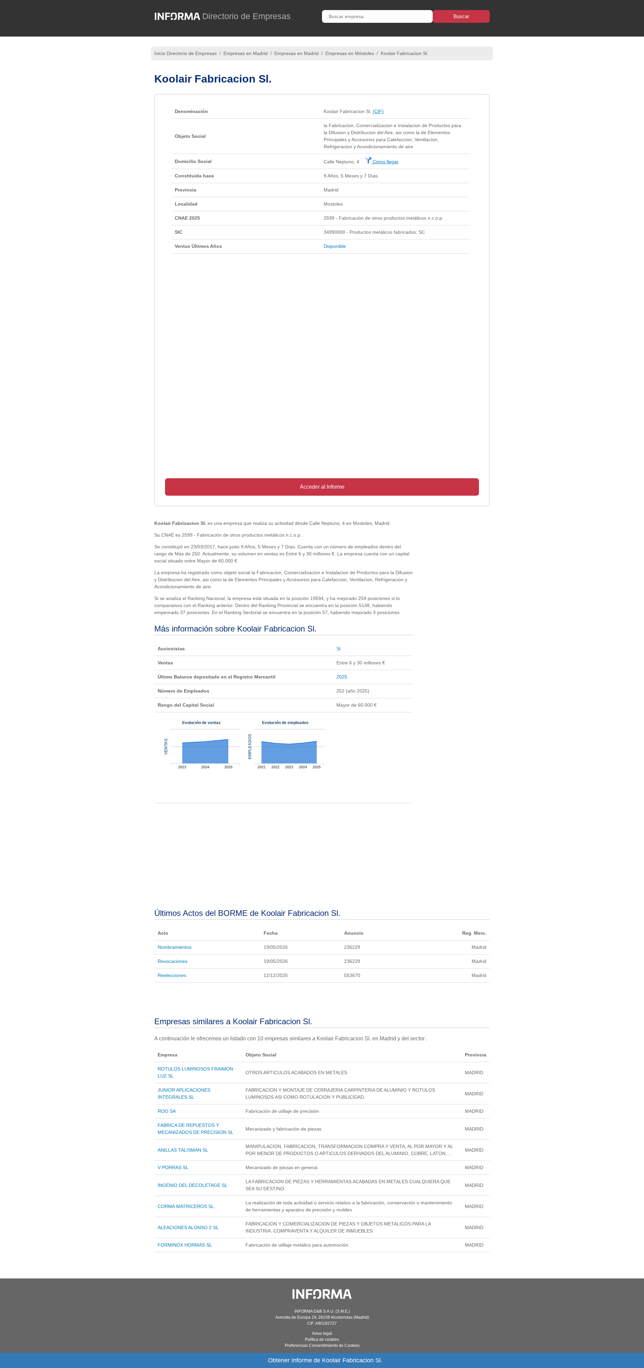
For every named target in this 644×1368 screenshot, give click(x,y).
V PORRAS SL (173, 1167)
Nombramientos (175, 947)
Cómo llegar (384, 161)
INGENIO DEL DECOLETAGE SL (192, 1185)
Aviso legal (322, 1333)
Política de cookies (322, 1339)
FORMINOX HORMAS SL (185, 1245)
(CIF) (378, 111)
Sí (338, 648)
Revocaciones (172, 961)
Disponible (335, 246)
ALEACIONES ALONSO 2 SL (188, 1227)
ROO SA (167, 1111)
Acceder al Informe (322, 487)
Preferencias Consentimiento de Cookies (322, 1345)
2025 (341, 676)
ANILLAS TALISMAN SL (183, 1150)
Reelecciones (172, 975)
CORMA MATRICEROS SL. (186, 1206)
